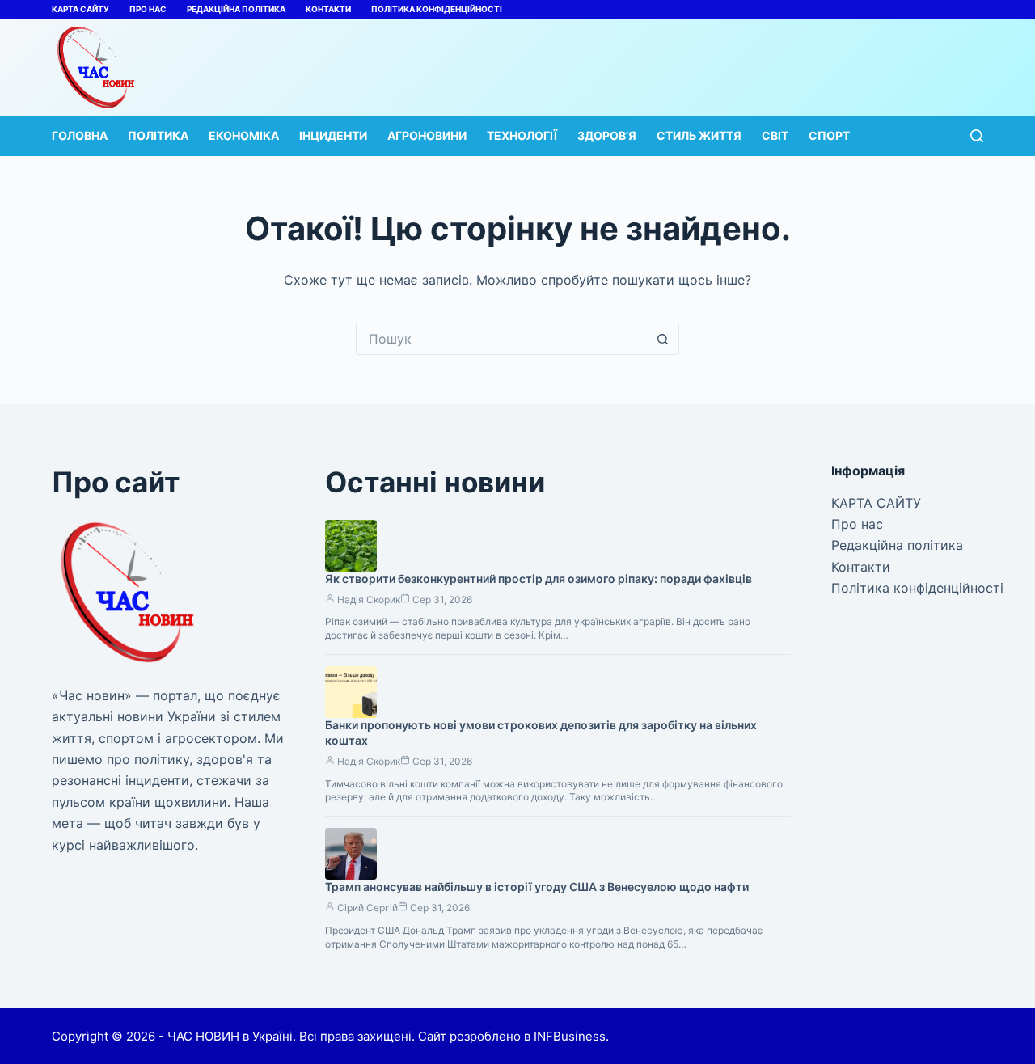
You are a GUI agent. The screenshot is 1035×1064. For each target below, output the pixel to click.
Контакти (328, 9)
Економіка (244, 135)
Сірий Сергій (367, 907)
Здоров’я (606, 135)
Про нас (148, 9)
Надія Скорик (368, 599)
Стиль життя (699, 135)
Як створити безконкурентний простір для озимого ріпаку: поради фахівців (538, 578)
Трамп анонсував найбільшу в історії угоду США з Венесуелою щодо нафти (537, 886)
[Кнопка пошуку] (663, 339)
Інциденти (333, 135)
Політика (158, 135)
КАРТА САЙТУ (80, 9)
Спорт (829, 135)
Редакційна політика (236, 9)
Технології (522, 135)
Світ (775, 135)
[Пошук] (976, 135)
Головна (80, 135)
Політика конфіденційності (436, 9)
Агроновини (427, 135)
